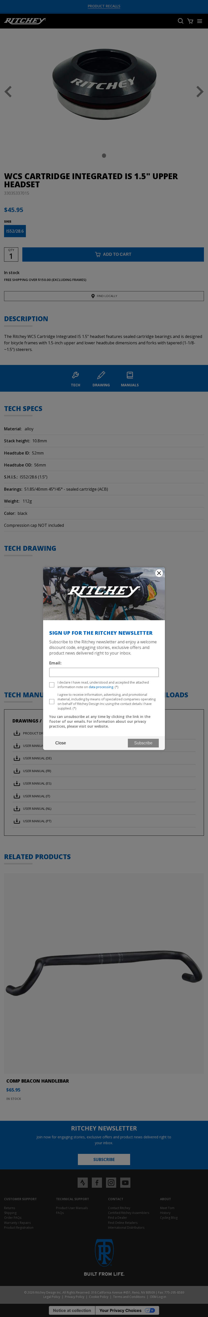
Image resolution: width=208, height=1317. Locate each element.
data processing (101, 687)
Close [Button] (60, 743)
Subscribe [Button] (143, 743)
